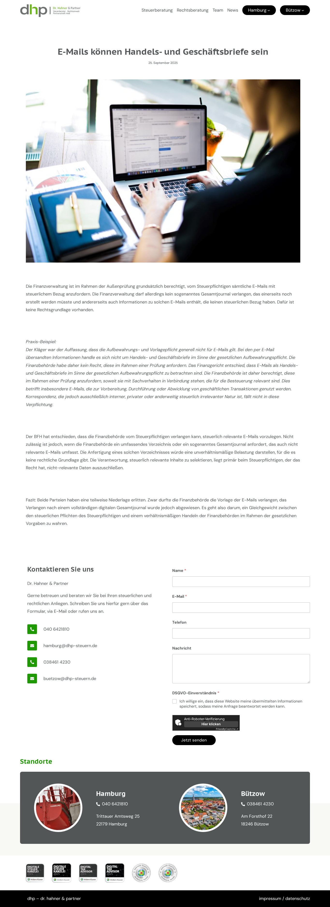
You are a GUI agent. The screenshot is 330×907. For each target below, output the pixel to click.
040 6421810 (56, 629)
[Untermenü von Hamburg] (268, 10)
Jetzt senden (194, 740)
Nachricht (181, 648)
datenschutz (297, 898)
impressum (270, 898)
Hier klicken (211, 724)
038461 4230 (56, 662)
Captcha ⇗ (227, 728)
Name (179, 570)
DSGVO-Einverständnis (195, 693)
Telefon (179, 622)
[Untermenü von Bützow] (302, 10)
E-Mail (179, 596)
